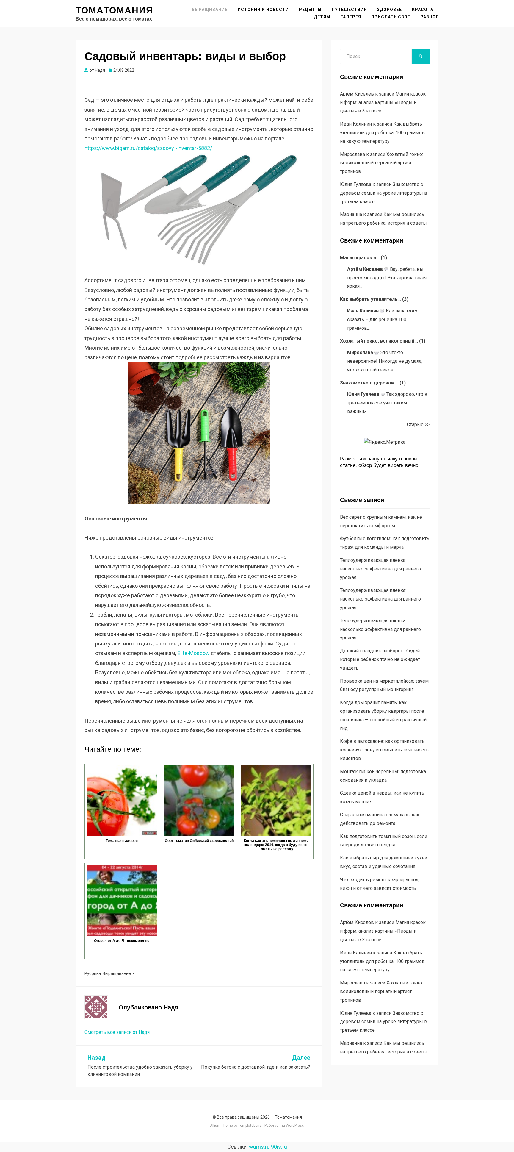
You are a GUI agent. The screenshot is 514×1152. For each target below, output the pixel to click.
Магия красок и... (360, 257)
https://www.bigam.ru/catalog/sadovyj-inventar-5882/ (148, 148)
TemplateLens (249, 1125)
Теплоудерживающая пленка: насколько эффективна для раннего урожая (380, 568)
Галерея (351, 17)
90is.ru (279, 1147)
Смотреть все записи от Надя (117, 1032)
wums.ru (259, 1147)
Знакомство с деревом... (369, 383)
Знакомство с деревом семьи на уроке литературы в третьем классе (383, 193)
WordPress (295, 1125)
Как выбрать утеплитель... (370, 299)
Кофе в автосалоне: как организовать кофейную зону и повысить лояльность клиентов (384, 749)
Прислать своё (390, 17)
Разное (429, 17)
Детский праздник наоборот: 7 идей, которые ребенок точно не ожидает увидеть (380, 659)
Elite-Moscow (193, 653)
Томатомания (114, 10)
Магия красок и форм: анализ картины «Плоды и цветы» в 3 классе (383, 102)
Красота (422, 9)
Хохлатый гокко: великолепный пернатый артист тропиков (381, 162)
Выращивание (210, 9)
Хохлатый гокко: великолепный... (379, 341)
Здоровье (389, 9)
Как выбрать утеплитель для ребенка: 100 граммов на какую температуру (382, 132)
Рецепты (310, 9)
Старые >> (418, 424)
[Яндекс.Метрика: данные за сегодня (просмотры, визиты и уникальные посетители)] (384, 442)
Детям (322, 17)
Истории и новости (263, 9)
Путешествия (349, 9)
